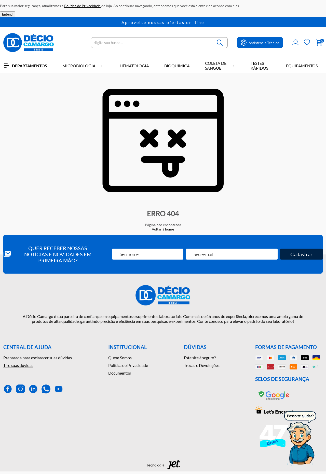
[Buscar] (219, 42)
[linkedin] (33, 389)
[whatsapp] (46, 389)
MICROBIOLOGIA (79, 65)
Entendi (7, 14)
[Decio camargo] (28, 42)
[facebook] (7, 389)
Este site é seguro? (200, 357)
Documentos (119, 372)
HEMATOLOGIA (134, 65)
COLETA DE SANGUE (215, 65)
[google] (274, 400)
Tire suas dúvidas (18, 365)
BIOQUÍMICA (177, 65)
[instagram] (20, 389)
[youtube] (58, 389)
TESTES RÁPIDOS (259, 65)
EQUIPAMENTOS (302, 65)
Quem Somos (120, 357)
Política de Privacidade (128, 365)
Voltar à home (163, 229)
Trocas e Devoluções (202, 365)
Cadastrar (301, 254)
